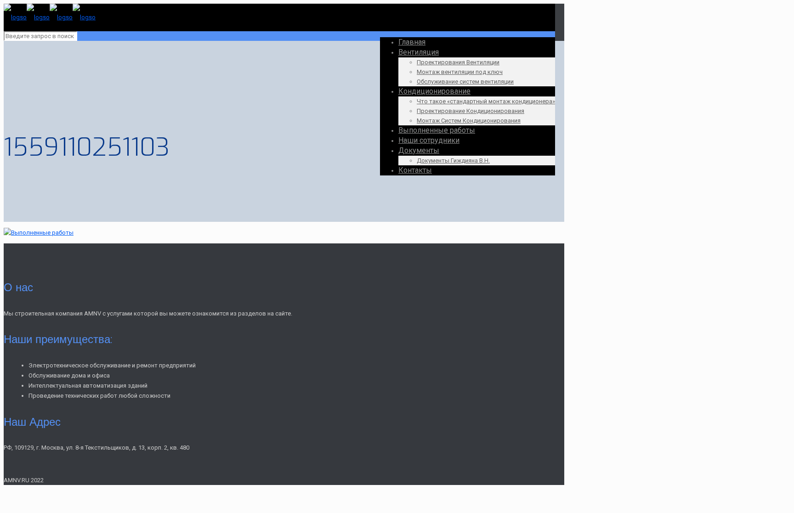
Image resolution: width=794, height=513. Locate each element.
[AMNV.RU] (50, 17)
